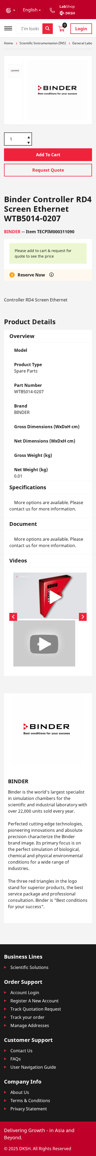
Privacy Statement (28, 1109)
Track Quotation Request (35, 1009)
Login (81, 29)
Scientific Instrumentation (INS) (42, 43)
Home (8, 43)
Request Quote (48, 170)
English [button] (30, 10)
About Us (19, 1092)
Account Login (24, 992)
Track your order (27, 1017)
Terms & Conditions (30, 1100)
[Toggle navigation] (10, 27)
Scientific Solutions (29, 967)
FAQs (15, 1059)
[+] (28, 137)
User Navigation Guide (33, 1067)
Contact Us (21, 1051)
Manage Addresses (29, 1025)
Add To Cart (48, 155)
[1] (28, 143)
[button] (10, 10)
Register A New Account (34, 1001)
